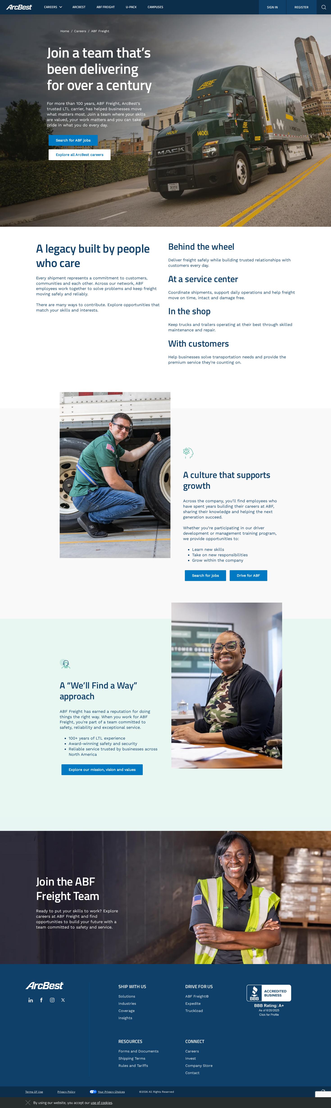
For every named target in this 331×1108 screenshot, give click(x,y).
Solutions (126, 996)
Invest (190, 1058)
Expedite (193, 1003)
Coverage (126, 1011)
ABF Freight (100, 31)
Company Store (199, 1065)
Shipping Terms (131, 1058)
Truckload (194, 1011)
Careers (80, 31)
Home (64, 31)
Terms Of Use (34, 1091)
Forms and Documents (138, 1051)
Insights (125, 1018)
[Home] (44, 985)
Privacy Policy (66, 1091)
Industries (127, 1003)
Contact (192, 1073)
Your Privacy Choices (111, 1091)
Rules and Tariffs (133, 1065)
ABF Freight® (197, 996)
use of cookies (101, 1102)
